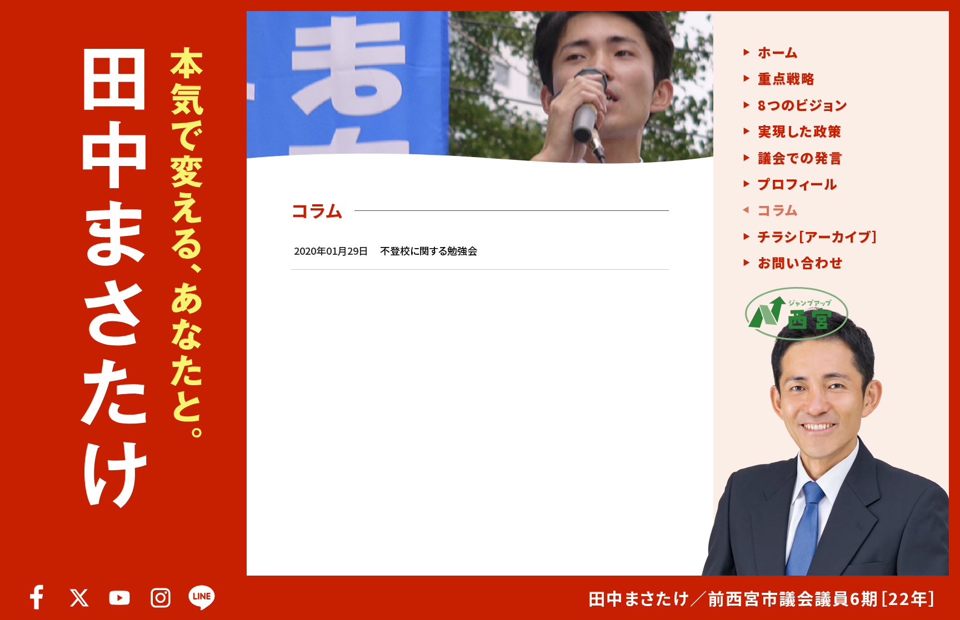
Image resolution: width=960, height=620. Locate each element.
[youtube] (119, 598)
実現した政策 (800, 131)
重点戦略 (787, 78)
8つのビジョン (803, 105)
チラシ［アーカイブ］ (818, 236)
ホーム (778, 52)
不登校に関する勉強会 (428, 250)
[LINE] (202, 598)
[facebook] (37, 598)
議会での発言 (800, 157)
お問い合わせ (800, 262)
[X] (78, 598)
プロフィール (798, 183)
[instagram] (160, 598)
